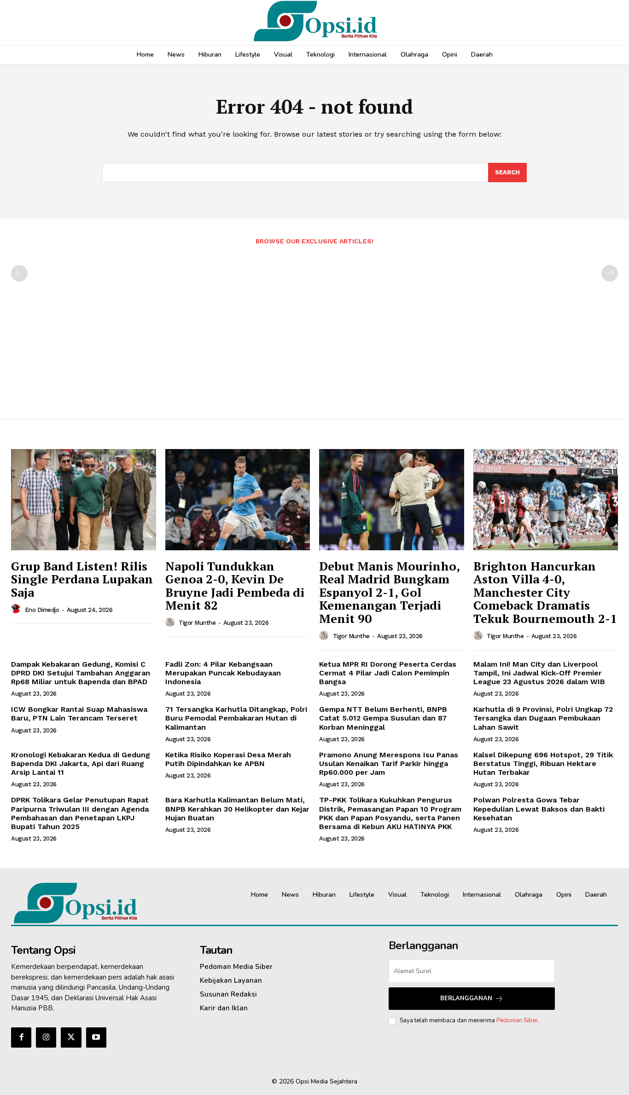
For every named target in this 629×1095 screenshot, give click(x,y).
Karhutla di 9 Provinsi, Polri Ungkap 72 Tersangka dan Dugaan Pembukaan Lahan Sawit (543, 718)
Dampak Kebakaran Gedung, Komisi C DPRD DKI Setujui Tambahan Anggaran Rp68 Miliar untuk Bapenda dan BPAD (80, 673)
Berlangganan (466, 998)
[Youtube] (96, 1037)
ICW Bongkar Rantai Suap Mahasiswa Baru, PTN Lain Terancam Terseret (79, 713)
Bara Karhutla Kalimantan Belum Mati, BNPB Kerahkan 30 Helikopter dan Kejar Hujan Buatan (237, 808)
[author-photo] (17, 609)
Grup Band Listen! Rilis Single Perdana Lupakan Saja (82, 579)
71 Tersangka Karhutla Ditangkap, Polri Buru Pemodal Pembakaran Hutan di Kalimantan (236, 718)
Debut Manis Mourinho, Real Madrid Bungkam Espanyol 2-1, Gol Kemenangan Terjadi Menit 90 (389, 592)
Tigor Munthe (197, 622)
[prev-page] (19, 273)
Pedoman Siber (517, 1020)
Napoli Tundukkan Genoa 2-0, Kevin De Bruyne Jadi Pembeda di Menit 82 (234, 585)
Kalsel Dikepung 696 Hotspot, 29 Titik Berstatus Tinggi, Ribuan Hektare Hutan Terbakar (543, 763)
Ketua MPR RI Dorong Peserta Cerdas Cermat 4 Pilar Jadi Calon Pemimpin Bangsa (387, 673)
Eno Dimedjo (42, 609)
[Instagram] (46, 1037)
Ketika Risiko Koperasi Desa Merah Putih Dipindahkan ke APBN (228, 759)
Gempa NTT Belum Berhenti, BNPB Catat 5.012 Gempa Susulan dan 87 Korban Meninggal (383, 718)
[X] (71, 1037)
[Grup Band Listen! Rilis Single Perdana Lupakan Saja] (83, 499)
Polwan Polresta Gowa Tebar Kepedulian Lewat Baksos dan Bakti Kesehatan (539, 808)
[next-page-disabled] (609, 273)
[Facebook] (21, 1037)
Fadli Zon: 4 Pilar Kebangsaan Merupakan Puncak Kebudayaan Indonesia (223, 673)
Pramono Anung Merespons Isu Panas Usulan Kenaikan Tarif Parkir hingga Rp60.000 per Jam (388, 763)
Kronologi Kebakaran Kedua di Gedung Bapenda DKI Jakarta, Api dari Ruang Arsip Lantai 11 (80, 763)
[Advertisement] (314, 327)
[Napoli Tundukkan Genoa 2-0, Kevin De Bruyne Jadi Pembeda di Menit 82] (237, 499)
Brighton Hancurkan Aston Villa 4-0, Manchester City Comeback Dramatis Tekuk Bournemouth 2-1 (545, 592)
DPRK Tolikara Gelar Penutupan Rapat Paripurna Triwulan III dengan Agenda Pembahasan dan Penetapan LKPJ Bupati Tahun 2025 (80, 813)
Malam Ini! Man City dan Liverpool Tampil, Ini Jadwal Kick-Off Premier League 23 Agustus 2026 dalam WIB (539, 673)
